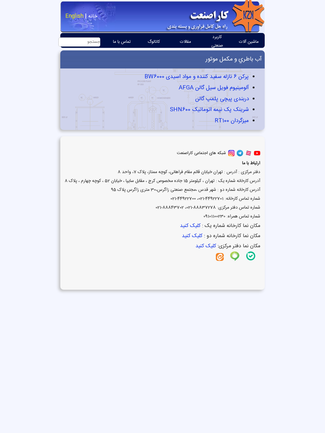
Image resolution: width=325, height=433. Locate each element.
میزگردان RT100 (231, 121)
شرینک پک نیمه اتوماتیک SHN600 (208, 109)
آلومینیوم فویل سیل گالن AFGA (213, 88)
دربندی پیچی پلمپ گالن (221, 99)
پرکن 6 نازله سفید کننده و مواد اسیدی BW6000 (196, 76)
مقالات (185, 41)
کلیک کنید (189, 226)
